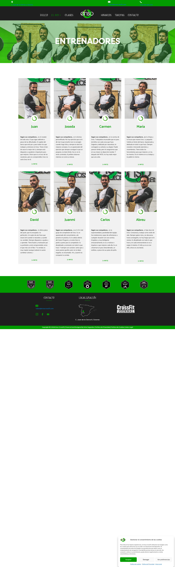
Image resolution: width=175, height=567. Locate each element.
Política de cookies (135, 564)
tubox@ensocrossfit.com (117, 4)
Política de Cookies (117, 327)
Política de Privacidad (148, 564)
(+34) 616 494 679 (146, 4)
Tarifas (119, 15)
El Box (55, 15)
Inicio (44, 15)
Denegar (146, 560)
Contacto (133, 15)
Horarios (106, 15)
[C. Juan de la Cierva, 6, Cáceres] (12, 2)
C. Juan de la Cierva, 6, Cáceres (22, 4)
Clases (69, 15)
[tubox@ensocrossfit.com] (109, 2)
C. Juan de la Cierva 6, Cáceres (87, 320)
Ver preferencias (163, 560)
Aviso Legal (158, 564)
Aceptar (128, 560)
